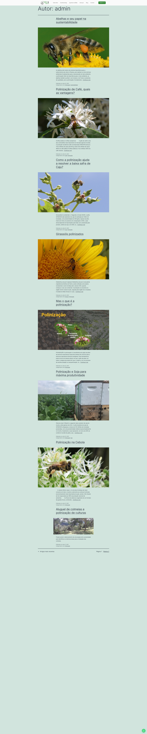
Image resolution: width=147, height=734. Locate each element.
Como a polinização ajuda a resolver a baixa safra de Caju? (73, 163)
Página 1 (99, 551)
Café (66, 155)
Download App (63, 2)
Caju (66, 229)
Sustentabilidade (74, 85)
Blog (87, 2)
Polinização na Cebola (70, 442)
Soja (71, 437)
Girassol (67, 296)
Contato (92, 2)
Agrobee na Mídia (73, 2)
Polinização (67, 85)
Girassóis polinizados (69, 234)
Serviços (82, 2)
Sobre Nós (55, 2)
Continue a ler (86, 80)
